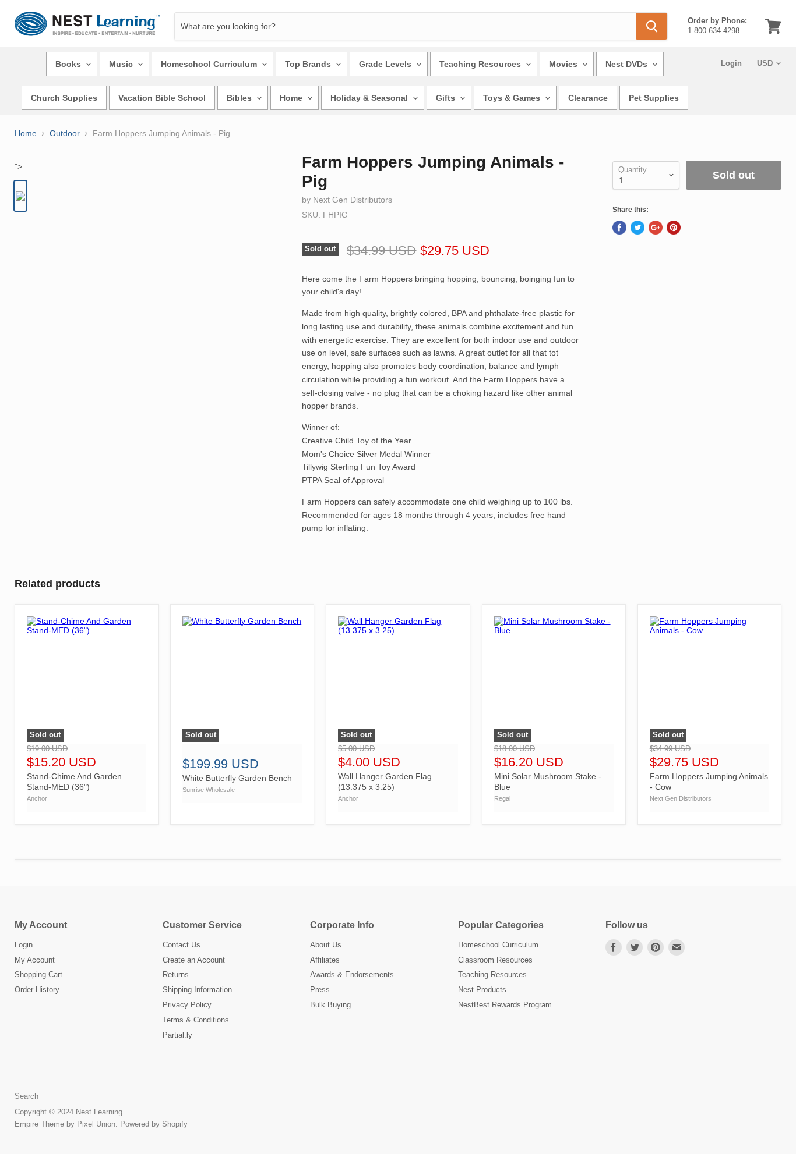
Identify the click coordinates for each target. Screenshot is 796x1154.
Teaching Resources (481, 64)
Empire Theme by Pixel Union (65, 1124)
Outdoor (65, 133)
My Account (35, 960)
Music (122, 64)
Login (731, 63)
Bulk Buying (330, 1004)
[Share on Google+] (656, 228)
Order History (37, 989)
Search (26, 1096)
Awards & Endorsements (352, 974)
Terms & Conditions (196, 1019)
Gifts (446, 97)
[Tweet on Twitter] (637, 228)
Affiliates (325, 960)
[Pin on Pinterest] (674, 228)
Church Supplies (64, 97)
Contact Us (181, 944)
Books (69, 64)
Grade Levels (386, 64)
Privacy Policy (187, 1004)
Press (320, 989)
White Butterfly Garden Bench (237, 778)
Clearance (588, 97)
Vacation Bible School (162, 97)
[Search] (651, 26)
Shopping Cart (38, 974)
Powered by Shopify (154, 1124)
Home (292, 97)
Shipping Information (197, 989)
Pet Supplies (654, 97)
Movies (564, 64)
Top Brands (309, 64)
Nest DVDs (627, 64)
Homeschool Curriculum (210, 64)
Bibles (240, 97)
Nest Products (482, 989)
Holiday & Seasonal (370, 97)
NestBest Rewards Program (505, 1004)
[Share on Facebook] (619, 228)
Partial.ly (177, 1035)
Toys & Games (513, 97)
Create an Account (194, 960)
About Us (325, 944)
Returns (176, 974)
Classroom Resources (495, 960)
